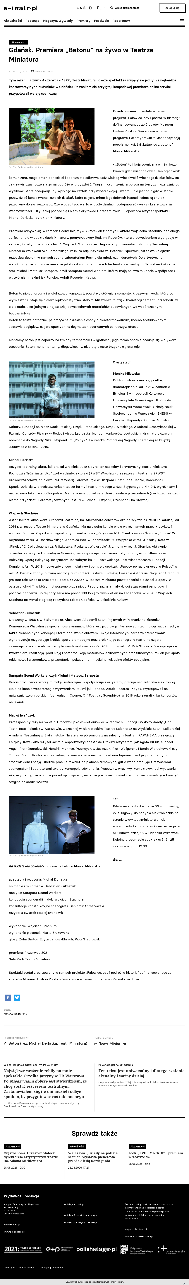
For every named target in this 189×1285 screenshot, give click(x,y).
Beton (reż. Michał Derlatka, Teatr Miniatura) (47, 1043)
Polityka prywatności (52, 1267)
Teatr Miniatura (112, 1044)
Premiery (83, 21)
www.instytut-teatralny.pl (139, 1236)
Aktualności (13, 21)
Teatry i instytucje (103, 1038)
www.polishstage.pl (14, 1231)
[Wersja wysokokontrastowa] (90, 8)
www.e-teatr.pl (12, 1224)
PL (99, 8)
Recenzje (32, 21)
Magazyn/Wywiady (58, 21)
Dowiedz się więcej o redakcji (80, 1222)
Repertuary (121, 21)
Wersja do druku (44, 71)
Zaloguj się (172, 8)
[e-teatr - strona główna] (20, 10)
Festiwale (101, 21)
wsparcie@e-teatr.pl (136, 1229)
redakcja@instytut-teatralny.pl (80, 1215)
